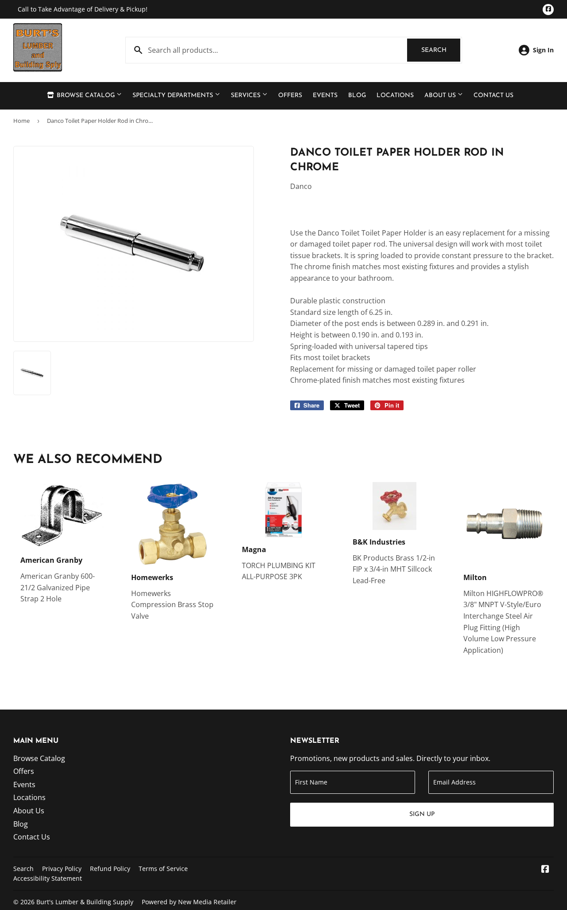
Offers (290, 95)
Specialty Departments (173, 95)
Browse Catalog (86, 95)
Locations (395, 95)
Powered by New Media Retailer (189, 902)
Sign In (543, 50)
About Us (441, 95)
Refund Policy (110, 868)
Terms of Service (163, 868)
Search (440, 50)
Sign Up (422, 814)
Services (246, 95)
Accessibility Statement (47, 878)
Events (325, 95)
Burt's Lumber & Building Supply (84, 902)
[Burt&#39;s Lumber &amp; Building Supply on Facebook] (545, 870)
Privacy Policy (62, 868)
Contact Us (493, 95)
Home (21, 121)
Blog (357, 95)
